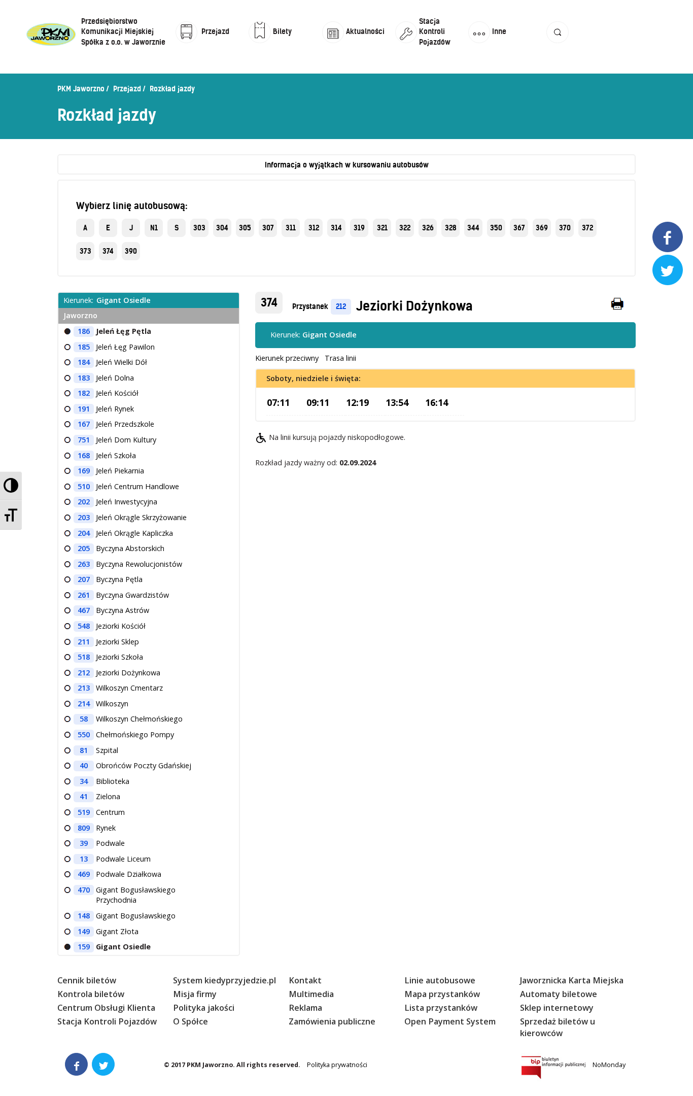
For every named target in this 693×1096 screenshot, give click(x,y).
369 (542, 227)
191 (84, 409)
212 (341, 306)
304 (222, 227)
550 (84, 734)
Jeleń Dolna (115, 378)
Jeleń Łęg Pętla (123, 331)
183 (84, 378)
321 (382, 227)
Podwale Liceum (123, 859)
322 (404, 227)
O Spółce (190, 1021)
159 (84, 946)
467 (84, 610)
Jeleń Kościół (117, 393)
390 (131, 251)
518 (84, 657)
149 (84, 931)
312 (313, 227)
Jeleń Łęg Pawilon (125, 347)
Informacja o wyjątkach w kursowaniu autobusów (347, 164)
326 (428, 227)
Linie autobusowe (439, 980)
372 (587, 227)
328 (451, 227)
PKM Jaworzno (81, 88)
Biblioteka (112, 781)
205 (84, 548)
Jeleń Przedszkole (125, 424)
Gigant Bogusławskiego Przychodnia (136, 895)
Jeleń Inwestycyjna (126, 501)
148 (84, 915)
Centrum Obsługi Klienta (106, 1007)
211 (84, 641)
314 (336, 227)
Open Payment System (450, 1021)
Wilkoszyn (112, 703)
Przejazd (127, 88)
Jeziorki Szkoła (119, 657)
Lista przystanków (440, 1007)
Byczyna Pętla (119, 579)
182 (84, 393)
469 (84, 874)
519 (84, 812)
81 (84, 750)
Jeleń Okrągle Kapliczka (134, 533)
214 (84, 703)
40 (84, 765)
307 (268, 227)
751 (84, 439)
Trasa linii (340, 358)
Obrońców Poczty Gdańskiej (143, 765)
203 (84, 517)
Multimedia (311, 994)
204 (84, 533)
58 (84, 719)
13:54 (397, 402)
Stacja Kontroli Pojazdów (107, 1021)
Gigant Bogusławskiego (136, 915)
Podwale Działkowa (128, 874)
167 (84, 424)
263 (84, 564)
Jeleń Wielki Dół (121, 362)
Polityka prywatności (337, 1064)
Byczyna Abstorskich (130, 548)
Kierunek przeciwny (287, 358)
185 (84, 347)
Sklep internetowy (557, 1007)
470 (84, 890)
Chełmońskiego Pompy (135, 734)
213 (84, 688)
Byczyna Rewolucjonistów (139, 564)
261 (84, 595)
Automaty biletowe (558, 994)
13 (84, 859)
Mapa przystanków (442, 994)
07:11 (278, 402)
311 (291, 227)
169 (84, 470)
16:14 (436, 402)
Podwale (110, 843)
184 (84, 362)
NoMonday (609, 1064)
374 (108, 251)
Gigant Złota (117, 931)
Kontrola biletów (90, 994)
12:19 (357, 402)
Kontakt (305, 980)
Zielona (108, 796)
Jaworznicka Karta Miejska (571, 980)
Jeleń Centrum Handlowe (137, 486)
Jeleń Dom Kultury (126, 439)
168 (84, 455)
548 (84, 626)
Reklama (305, 1007)
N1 (154, 227)
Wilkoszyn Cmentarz (129, 688)
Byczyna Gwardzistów (132, 595)
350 (496, 227)
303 (199, 227)
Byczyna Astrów (122, 610)
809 (84, 828)
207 (84, 579)
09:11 (317, 402)
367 (519, 227)
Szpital (107, 750)
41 (84, 796)
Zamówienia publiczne (332, 1021)
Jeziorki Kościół (121, 626)
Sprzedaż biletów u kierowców (557, 1027)
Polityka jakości (203, 1007)
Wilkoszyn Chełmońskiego (139, 719)
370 (565, 227)
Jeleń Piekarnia (120, 470)
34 (84, 781)
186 (84, 331)
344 (473, 227)
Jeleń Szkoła (116, 455)
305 (245, 227)
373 (85, 251)
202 (84, 501)
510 (84, 486)
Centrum (110, 812)
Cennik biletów (86, 980)
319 (359, 227)
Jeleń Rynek (115, 409)
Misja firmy (195, 994)
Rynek (106, 828)
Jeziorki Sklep (117, 641)
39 (84, 843)
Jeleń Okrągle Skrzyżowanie (141, 517)
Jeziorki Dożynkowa (414, 306)
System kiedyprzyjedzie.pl (224, 980)
